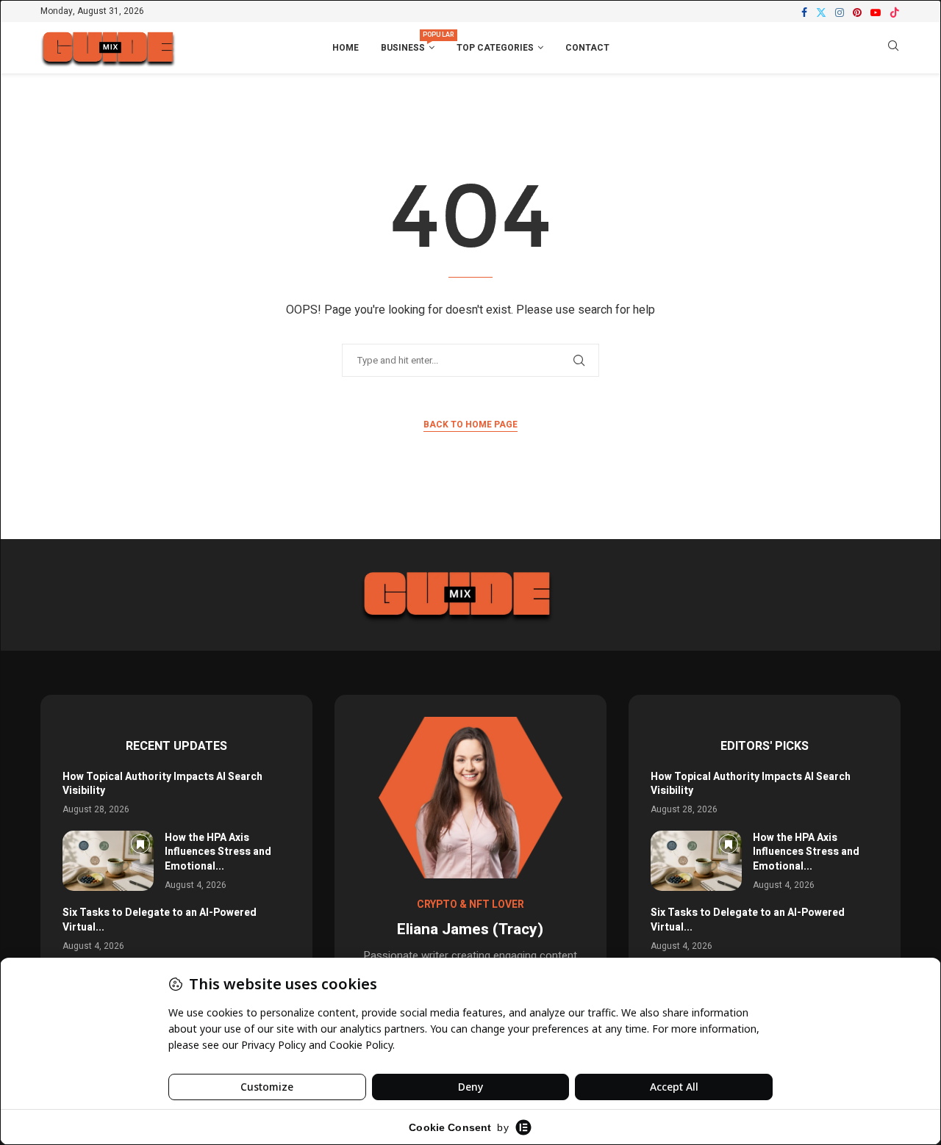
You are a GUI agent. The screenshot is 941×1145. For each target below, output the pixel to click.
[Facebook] (804, 12)
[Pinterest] (857, 12)
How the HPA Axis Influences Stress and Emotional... (218, 852)
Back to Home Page (470, 424)
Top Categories (495, 47)
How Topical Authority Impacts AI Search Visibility (162, 784)
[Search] (893, 48)
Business (407, 42)
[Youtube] (875, 12)
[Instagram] (839, 12)
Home (345, 47)
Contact (587, 47)
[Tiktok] (895, 12)
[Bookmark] (140, 843)
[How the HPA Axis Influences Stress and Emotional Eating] (108, 861)
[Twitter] (821, 12)
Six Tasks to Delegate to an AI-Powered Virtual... (159, 920)
